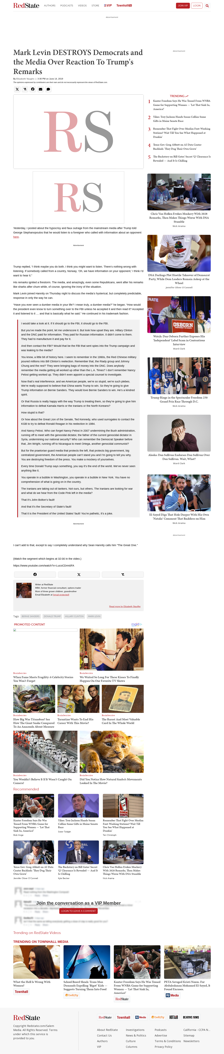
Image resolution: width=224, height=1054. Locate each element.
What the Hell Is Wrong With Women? (31, 984)
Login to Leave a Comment (78, 910)
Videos (82, 5)
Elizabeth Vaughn (25, 79)
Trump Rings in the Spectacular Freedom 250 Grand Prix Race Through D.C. (179, 399)
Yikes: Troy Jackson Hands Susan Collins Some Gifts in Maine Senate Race (78, 823)
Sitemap (188, 1035)
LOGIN (197, 5)
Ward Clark (179, 348)
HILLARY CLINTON (74, 616)
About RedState (107, 1030)
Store (95, 5)
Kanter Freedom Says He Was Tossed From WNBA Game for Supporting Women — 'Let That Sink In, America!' (31, 825)
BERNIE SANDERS (30, 616)
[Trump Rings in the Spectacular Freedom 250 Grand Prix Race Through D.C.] (179, 375)
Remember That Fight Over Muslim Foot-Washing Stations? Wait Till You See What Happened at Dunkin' (123, 825)
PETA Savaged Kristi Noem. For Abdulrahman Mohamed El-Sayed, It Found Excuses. (187, 985)
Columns (131, 1047)
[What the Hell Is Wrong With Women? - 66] (36, 962)
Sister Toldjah (64, 832)
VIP (99, 1047)
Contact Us (104, 1035)
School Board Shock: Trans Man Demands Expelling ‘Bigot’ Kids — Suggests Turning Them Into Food (85, 985)
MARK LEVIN (94, 616)
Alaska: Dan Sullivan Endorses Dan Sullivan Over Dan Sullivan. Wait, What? (179, 457)
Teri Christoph (109, 835)
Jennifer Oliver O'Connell (25, 878)
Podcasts (66, 5)
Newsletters (191, 1041)
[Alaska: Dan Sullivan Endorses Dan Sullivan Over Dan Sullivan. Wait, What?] (179, 433)
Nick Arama (108, 878)
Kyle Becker (63, 878)
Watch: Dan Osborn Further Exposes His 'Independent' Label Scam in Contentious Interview (179, 340)
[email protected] (61, 594)
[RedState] (26, 6)
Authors (49, 5)
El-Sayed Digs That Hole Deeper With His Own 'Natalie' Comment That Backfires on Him (179, 516)
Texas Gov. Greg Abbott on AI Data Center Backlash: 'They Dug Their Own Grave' (33, 870)
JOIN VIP (183, 5)
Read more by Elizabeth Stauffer (125, 606)
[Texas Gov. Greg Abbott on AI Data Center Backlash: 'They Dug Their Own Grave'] (33, 852)
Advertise (161, 1035)
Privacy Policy (163, 1047)
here (16, 236)
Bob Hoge (18, 835)
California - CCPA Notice (197, 1030)
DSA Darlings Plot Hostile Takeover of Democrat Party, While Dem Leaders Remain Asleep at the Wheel (179, 279)
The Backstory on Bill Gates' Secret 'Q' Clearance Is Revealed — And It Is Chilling (78, 870)
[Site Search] (207, 6)
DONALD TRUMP (52, 616)
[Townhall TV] (124, 6)
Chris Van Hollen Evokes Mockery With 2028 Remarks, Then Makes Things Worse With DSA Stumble (122, 870)
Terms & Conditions (168, 1041)
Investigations (135, 1030)
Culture (131, 1041)
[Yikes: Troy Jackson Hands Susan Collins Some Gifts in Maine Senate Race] (78, 805)
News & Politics (136, 1035)
